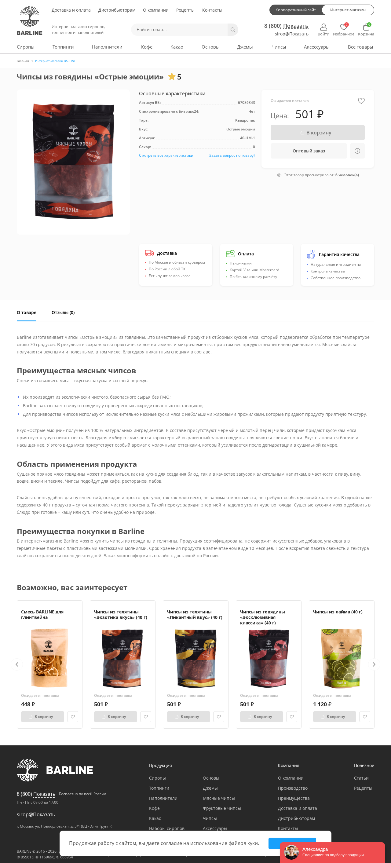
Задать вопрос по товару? (232, 155)
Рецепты (185, 10)
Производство (293, 788)
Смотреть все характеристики (166, 155)
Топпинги (63, 47)
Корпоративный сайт (296, 10)
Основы (211, 47)
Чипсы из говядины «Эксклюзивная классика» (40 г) (262, 617)
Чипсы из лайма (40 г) (338, 612)
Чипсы (279, 47)
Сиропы (26, 47)
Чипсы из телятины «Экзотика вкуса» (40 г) (120, 614)
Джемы (245, 47)
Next (374, 664)
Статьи (361, 778)
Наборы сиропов (167, 828)
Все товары (360, 47)
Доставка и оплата (71, 10)
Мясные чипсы (219, 798)
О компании (156, 10)
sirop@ (292, 34)
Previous (17, 664)
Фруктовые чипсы (222, 808)
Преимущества (294, 798)
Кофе (146, 47)
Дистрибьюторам (116, 10)
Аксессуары (317, 47)
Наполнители (107, 47)
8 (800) (286, 25)
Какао (176, 47)
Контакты (212, 10)
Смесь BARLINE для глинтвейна (42, 614)
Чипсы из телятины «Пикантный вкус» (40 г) (194, 614)
